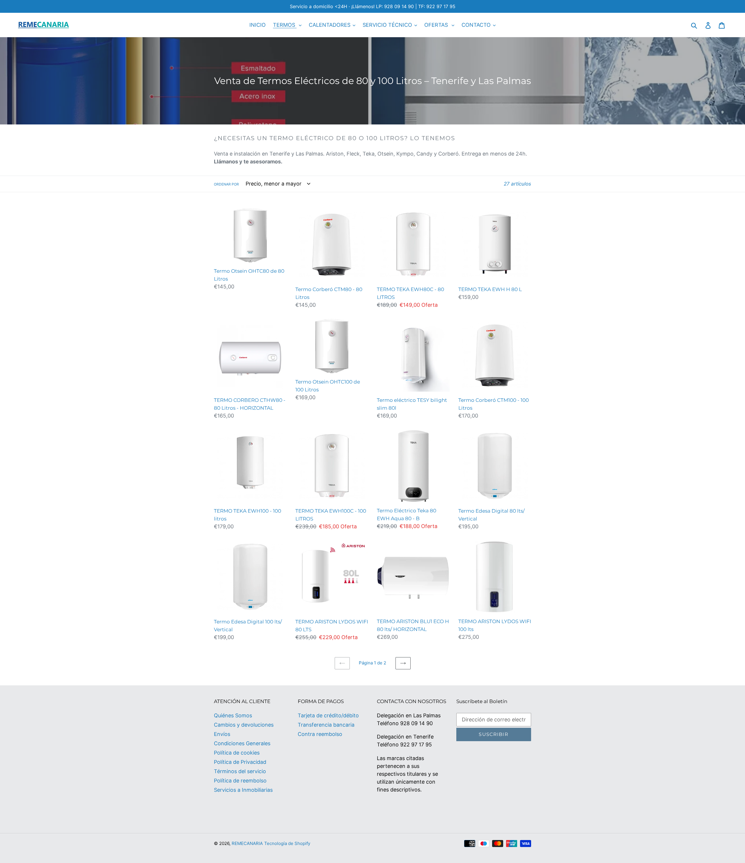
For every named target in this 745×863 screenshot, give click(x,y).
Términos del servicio (240, 771)
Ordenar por (226, 184)
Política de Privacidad (240, 762)
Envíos (222, 734)
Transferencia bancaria (326, 725)
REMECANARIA (247, 843)
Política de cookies (237, 753)
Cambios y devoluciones (244, 725)
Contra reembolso (320, 734)
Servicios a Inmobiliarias (243, 790)
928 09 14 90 (416, 723)
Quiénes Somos (233, 715)
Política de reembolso (240, 781)
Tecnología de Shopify (287, 843)
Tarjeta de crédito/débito (328, 715)
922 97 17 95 (416, 744)
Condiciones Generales (242, 743)
